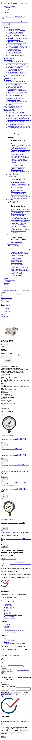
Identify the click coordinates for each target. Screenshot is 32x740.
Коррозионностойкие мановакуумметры (19, 120)
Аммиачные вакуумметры (15, 61)
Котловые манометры (14, 40)
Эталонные (11, 104)
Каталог (6, 24)
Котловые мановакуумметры (16, 121)
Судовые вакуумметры (14, 70)
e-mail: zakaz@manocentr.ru (8, 597)
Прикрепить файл (6, 692)
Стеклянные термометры (15, 97)
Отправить (4, 670)
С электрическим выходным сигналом (19, 46)
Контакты (7, 12)
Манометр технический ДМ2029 (13, 523)
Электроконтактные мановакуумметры (19, 127)
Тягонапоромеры (9, 109)
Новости (6, 9)
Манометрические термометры (17, 90)
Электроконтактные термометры (17, 101)
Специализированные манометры (17, 47)
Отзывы (6, 14)
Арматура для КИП (13, 107)
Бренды (6, 10)
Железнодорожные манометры (16, 37)
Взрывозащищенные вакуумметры (18, 63)
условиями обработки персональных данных (14, 694)
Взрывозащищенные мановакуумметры (19, 115)
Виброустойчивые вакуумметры (17, 64)
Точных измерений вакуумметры (17, 73)
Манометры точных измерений (17, 43)
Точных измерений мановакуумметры (19, 126)
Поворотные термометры (15, 95)
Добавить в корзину (6, 357)
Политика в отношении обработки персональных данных (14, 631)
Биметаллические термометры (16, 81)
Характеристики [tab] (9, 362)
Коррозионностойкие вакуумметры (18, 66)
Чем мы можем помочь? (8, 690)
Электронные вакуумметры (16, 75)
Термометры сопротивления (16, 98)
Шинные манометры (14, 53)
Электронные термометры (15, 103)
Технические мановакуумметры (17, 124)
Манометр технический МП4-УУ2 (13, 455)
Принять (3, 736)
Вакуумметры (8, 60)
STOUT (3, 346)
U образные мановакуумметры (16, 112)
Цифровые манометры (14, 52)
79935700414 (20, 17)
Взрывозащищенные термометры (17, 83)
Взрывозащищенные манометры (17, 30)
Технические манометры (15, 50)
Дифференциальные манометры (17, 35)
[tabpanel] (16, 478)
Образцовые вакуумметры (15, 69)
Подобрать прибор (9, 640)
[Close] (2, 659)
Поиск (19, 294)
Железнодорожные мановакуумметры (19, 118)
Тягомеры (7, 77)
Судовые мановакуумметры (16, 123)
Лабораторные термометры (15, 89)
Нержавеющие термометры (15, 93)
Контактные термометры (15, 87)
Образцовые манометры (15, 44)
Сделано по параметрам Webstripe (10, 655)
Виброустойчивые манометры (16, 32)
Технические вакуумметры (15, 72)
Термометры (7, 80)
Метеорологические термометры (17, 92)
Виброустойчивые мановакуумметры (18, 117)
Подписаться (20, 562)
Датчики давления (9, 78)
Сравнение (8, 278)
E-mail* (3, 558)
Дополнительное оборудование (13, 106)
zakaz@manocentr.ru (8, 17)
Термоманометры (9, 58)
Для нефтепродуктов (14, 84)
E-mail (3, 686)
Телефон (4, 668)
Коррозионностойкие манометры (17, 38)
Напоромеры (8, 57)
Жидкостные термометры (15, 86)
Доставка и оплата (9, 6)
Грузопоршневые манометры (16, 33)
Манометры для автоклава (15, 41)
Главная (6, 308)
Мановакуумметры (9, 110)
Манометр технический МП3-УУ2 (13, 439)
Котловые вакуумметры (14, 67)
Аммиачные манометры (14, 29)
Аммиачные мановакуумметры (17, 113)
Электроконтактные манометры (17, 55)
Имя (2, 683)
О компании (7, 7)
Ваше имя (4, 666)
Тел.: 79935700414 (21, 649)
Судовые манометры (14, 49)
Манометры (7, 27)
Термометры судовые (14, 100)
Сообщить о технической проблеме (14, 643)
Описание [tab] (7, 360)
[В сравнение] (2, 315)
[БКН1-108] (4, 316)
